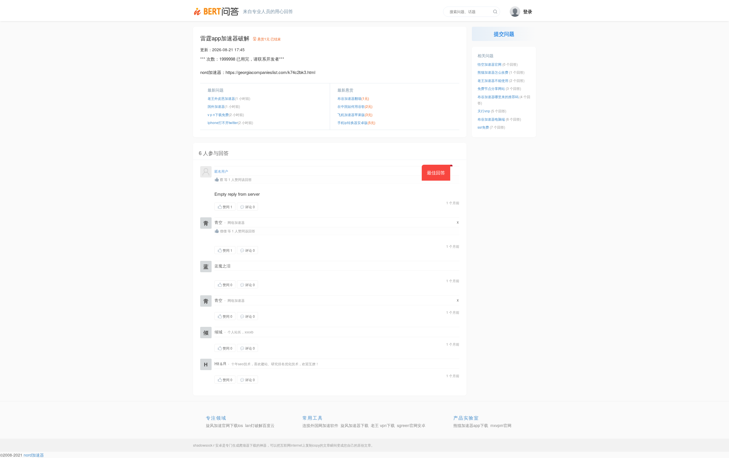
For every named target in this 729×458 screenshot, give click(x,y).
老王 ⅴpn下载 (383, 425)
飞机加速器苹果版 (351, 114)
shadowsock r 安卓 (207, 445)
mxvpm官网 (500, 425)
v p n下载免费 (218, 114)
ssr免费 (483, 127)
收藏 (269, 206)
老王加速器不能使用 (493, 80)
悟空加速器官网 (489, 64)
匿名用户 (221, 171)
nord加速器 (34, 455)
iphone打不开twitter (223, 122)
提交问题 (504, 34)
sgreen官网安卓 (411, 425)
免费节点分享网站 (491, 88)
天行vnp (484, 110)
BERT (217, 11)
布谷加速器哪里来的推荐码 (498, 96)
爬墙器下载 (247, 445)
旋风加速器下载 (354, 425)
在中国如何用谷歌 (351, 106)
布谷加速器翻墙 (349, 98)
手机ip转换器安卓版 (352, 122)
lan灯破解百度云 (260, 425)
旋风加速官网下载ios (224, 425)
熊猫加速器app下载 (470, 425)
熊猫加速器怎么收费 (493, 72)
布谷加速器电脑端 (491, 119)
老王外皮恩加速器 (221, 98)
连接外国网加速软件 (320, 425)
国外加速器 (216, 106)
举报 (285, 206)
